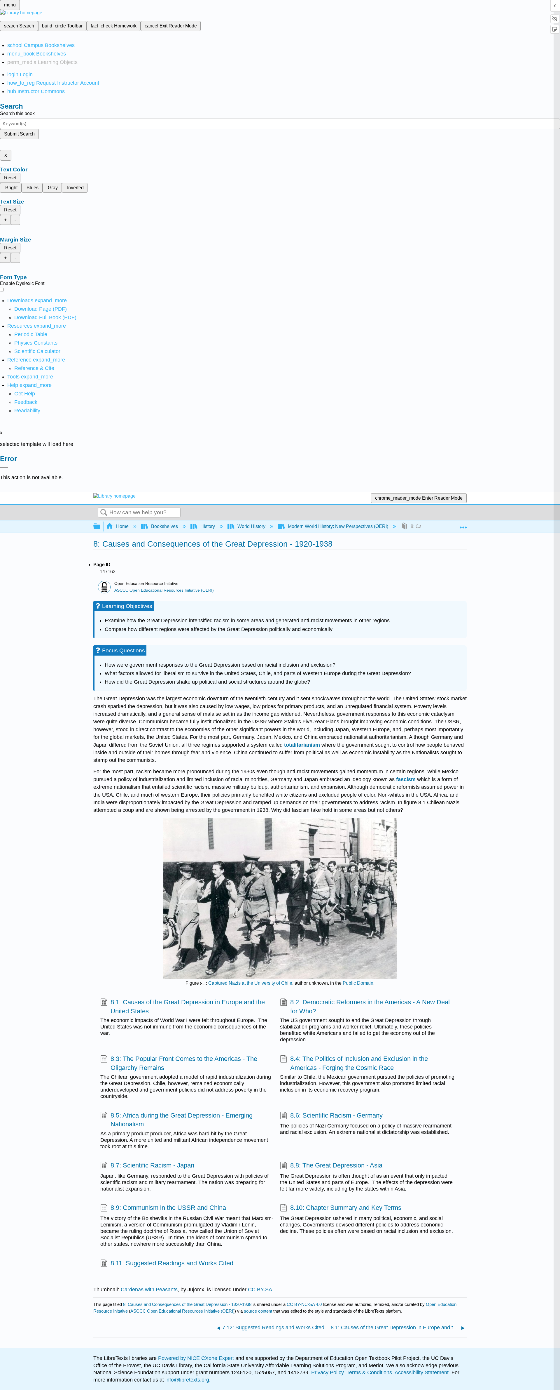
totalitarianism (302, 745)
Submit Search (19, 133)
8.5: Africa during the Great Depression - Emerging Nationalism (182, 1120)
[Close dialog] (4, 467)
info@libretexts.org (186, 1380)
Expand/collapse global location (463, 524)
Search (104, 513)
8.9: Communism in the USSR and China (168, 1207)
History (207, 526)
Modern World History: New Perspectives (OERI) (338, 526)
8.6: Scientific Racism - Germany (336, 1115)
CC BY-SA (260, 1289)
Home (122, 526)
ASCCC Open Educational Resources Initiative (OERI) (164, 590)
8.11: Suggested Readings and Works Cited (172, 1263)
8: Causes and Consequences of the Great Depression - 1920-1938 (187, 1304)
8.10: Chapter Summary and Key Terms (345, 1207)
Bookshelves (164, 526)
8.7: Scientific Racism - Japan (152, 1165)
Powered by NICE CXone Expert (196, 1358)
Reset (10, 177)
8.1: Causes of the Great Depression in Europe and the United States (188, 1006)
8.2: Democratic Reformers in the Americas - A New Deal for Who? (370, 1006)
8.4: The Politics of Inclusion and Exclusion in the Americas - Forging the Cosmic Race (359, 1063)
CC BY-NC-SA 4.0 (304, 1304)
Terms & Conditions (369, 1372)
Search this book (17, 113)
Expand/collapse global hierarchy (100, 527)
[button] (25, 402)
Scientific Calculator (37, 351)
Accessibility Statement (422, 1372)
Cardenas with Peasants (149, 1289)
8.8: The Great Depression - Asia (336, 1165)
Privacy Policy (327, 1372)
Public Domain (358, 983)
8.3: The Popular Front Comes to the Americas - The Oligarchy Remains (184, 1063)
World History (251, 526)
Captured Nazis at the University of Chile (250, 983)
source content (258, 1311)
